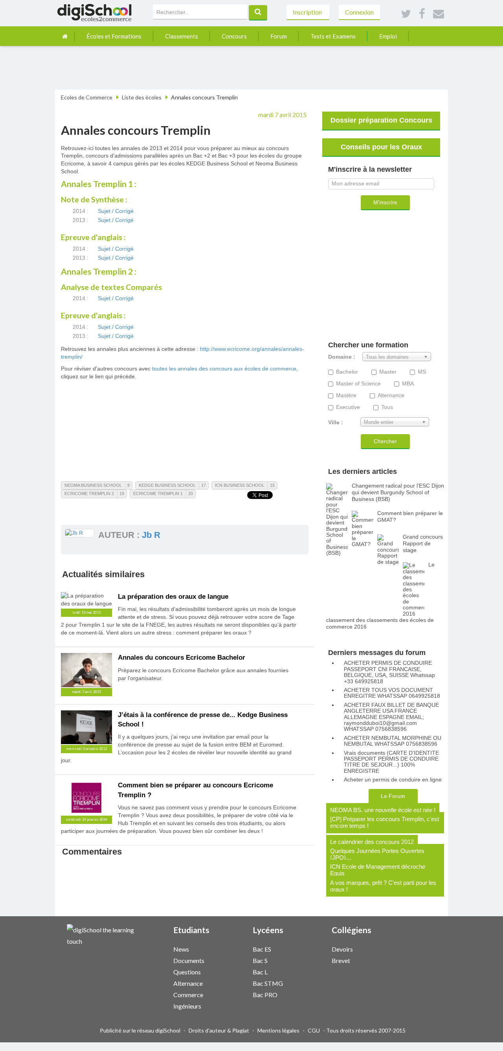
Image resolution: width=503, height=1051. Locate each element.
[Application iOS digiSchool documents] (231, 960)
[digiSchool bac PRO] (306, 994)
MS (422, 372)
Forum (278, 36)
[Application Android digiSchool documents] (235, 960)
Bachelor (347, 372)
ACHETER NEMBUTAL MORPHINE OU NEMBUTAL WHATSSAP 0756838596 (392, 741)
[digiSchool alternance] (227, 983)
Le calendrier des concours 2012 (372, 841)
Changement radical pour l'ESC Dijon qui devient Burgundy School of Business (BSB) (398, 492)
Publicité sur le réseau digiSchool (140, 1030)
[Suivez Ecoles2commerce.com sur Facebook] (422, 14)
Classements (181, 36)
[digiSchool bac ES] (306, 949)
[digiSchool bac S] (306, 960)
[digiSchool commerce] (227, 994)
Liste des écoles (142, 97)
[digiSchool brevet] (385, 960)
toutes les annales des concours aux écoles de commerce (224, 368)
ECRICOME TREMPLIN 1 (158, 493)
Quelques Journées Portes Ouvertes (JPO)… (377, 854)
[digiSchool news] (227, 949)
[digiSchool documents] (227, 960)
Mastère (346, 395)
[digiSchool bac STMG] (306, 983)
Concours (234, 36)
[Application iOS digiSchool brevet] (389, 960)
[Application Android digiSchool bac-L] (314, 971)
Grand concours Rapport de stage (423, 543)
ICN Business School (239, 485)
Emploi (388, 36)
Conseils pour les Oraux (381, 147)
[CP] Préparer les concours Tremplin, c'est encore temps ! (384, 822)
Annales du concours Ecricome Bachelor (181, 657)
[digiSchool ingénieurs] (227, 1006)
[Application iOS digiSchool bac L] (310, 971)
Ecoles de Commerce (86, 97)
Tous (387, 407)
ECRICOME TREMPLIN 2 (89, 493)
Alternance (391, 395)
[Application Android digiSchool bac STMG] (314, 982)
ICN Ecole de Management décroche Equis (377, 870)
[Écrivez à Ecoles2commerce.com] (438, 14)
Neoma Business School (93, 485)
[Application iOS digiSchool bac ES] (310, 948)
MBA (408, 384)
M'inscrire (385, 202)
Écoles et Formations (113, 36)
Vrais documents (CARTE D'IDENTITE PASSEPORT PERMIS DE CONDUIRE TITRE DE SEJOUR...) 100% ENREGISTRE (391, 762)
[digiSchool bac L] (306, 971)
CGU (314, 1030)
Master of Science (358, 384)
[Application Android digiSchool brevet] (393, 960)
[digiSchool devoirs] (385, 949)
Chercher (385, 441)
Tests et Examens (333, 36)
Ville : (335, 423)
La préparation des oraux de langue (173, 596)
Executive (348, 407)
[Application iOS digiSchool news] (231, 948)
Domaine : (341, 357)
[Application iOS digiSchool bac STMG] (310, 982)
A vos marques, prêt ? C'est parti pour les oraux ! (383, 886)
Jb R (151, 535)
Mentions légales (278, 1030)
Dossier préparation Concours (381, 120)
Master (388, 372)
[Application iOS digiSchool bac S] (310, 960)
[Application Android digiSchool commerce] (235, 994)
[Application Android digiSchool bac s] (314, 960)
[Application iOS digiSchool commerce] (231, 994)
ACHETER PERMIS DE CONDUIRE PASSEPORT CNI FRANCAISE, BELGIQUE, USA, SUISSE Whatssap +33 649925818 (389, 672)
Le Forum (393, 796)
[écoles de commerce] (65, 36)
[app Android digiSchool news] (235, 948)
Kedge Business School (167, 485)
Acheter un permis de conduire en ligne (393, 780)
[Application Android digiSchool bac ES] (314, 948)
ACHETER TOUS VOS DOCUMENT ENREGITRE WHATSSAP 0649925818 (392, 693)
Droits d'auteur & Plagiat (219, 1030)
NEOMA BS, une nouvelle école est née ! (382, 810)
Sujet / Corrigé (116, 211)
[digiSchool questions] (227, 971)
